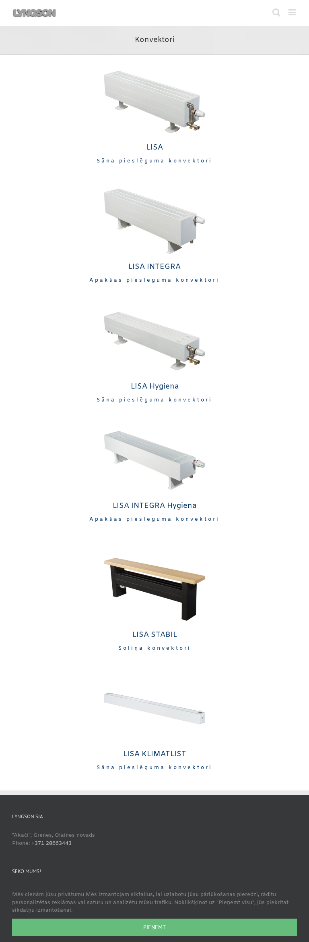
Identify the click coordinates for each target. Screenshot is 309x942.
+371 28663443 (51, 843)
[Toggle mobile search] (276, 12)
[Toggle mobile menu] (292, 12)
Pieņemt (154, 927)
